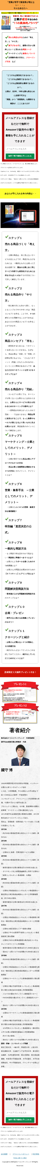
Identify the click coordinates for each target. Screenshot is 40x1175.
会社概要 (4, 1154)
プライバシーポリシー (21, 1154)
